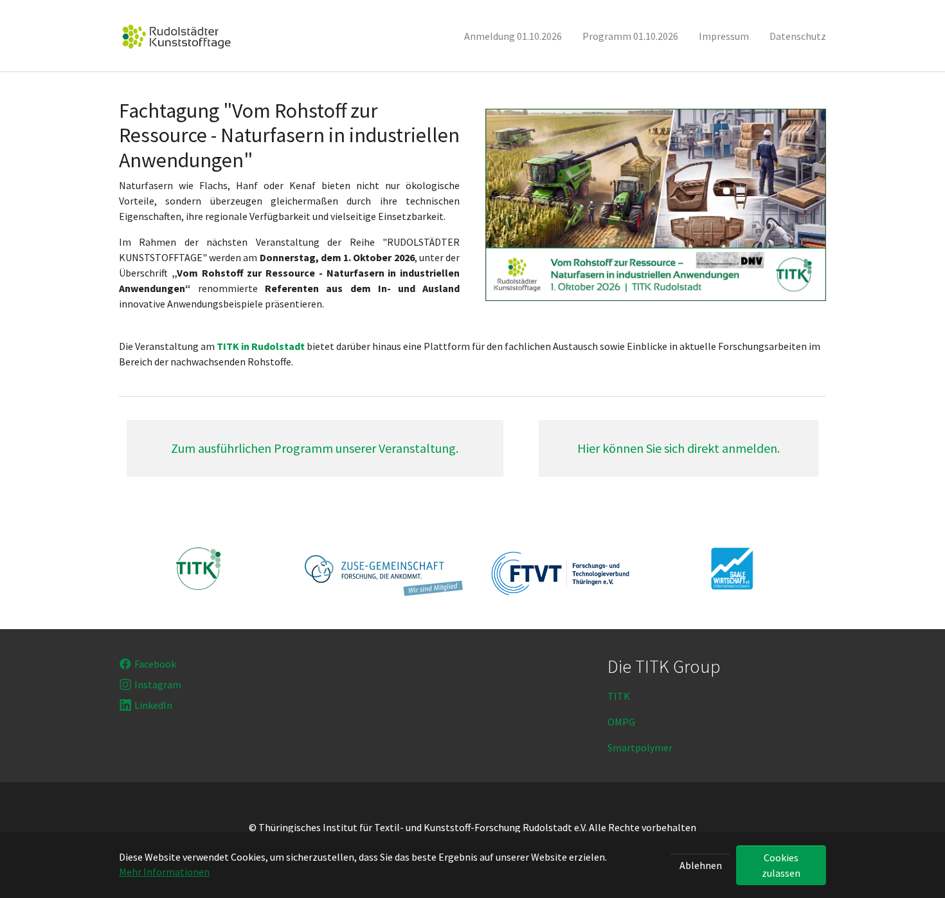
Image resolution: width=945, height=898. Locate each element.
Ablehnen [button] (701, 865)
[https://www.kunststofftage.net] (176, 35)
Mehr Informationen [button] (164, 871)
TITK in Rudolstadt (261, 346)
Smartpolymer (640, 747)
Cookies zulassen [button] (781, 865)
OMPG (621, 721)
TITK (619, 696)
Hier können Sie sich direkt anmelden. (678, 448)
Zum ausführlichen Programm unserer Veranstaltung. (314, 448)
